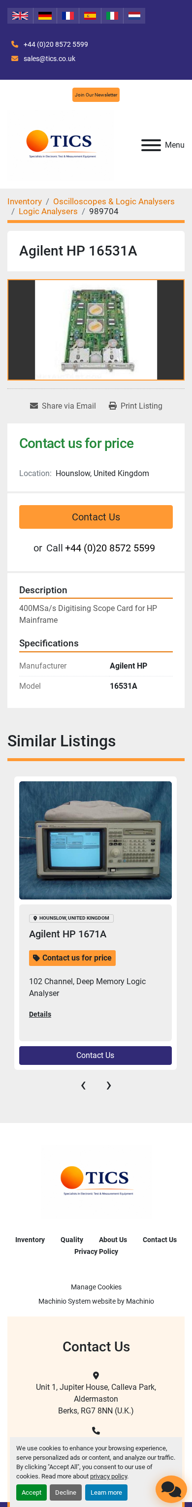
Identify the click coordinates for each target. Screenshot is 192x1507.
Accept (31, 1492)
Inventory (30, 1240)
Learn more (106, 1492)
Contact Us (96, 517)
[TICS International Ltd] (96, 1181)
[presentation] (83, 1084)
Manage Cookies (96, 1287)
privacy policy (108, 1476)
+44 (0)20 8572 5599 (55, 44)
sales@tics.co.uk (48, 59)
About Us (113, 1240)
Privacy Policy (96, 1251)
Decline (65, 1492)
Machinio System (64, 1301)
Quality (72, 1240)
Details (40, 1014)
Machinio (140, 1301)
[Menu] (151, 145)
